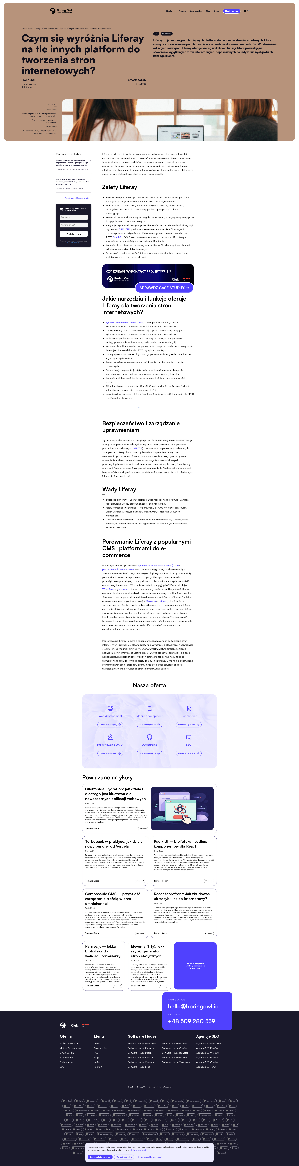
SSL (135, 448)
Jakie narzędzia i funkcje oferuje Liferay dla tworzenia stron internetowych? (39, 114)
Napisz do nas (231, 11)
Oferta (169, 11)
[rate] (22, 87)
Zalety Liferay (51, 109)
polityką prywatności (137, 1150)
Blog (208, 11)
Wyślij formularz (73, 234)
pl (245, 11)
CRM (121, 229)
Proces (182, 11)
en (249, 11)
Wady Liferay (51, 126)
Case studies (195, 11)
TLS (140, 448)
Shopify (164, 601)
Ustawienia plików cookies (149, 1157)
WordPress (108, 589)
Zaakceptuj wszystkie (100, 1157)
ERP (127, 229)
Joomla (123, 589)
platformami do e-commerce (118, 569)
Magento (151, 601)
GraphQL (118, 237)
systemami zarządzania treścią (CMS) (158, 565)
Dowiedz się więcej (108, 724)
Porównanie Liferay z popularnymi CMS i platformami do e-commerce (40, 132)
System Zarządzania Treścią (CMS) (124, 322)
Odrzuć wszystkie (124, 1157)
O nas (216, 11)
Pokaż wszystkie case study (77, 198)
